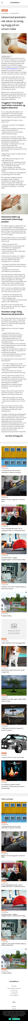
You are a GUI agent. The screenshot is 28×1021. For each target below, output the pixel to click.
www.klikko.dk (15, 995)
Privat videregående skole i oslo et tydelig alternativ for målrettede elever (13, 529)
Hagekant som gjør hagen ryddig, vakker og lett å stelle (13, 700)
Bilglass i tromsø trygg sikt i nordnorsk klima (13, 500)
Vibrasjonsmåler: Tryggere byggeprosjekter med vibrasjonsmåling (13, 559)
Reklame (14, 1006)
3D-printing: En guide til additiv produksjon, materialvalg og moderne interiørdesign (12, 786)
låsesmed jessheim (11, 69)
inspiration (4, 10)
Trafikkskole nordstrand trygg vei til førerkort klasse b (12, 729)
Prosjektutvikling (6, 616)
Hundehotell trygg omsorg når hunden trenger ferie (13, 671)
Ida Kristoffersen (15, 13)
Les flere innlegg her (14, 436)
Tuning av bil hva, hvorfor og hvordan (12, 757)
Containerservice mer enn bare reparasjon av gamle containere (11, 471)
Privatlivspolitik (16, 1019)
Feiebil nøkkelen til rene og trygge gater (13, 643)
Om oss (14, 1008)
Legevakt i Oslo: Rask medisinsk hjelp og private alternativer (13, 588)
